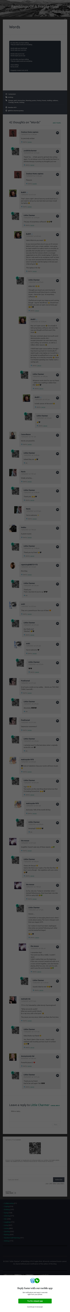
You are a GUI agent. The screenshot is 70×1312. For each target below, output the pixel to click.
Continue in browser (35, 1307)
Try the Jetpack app (35, 1301)
